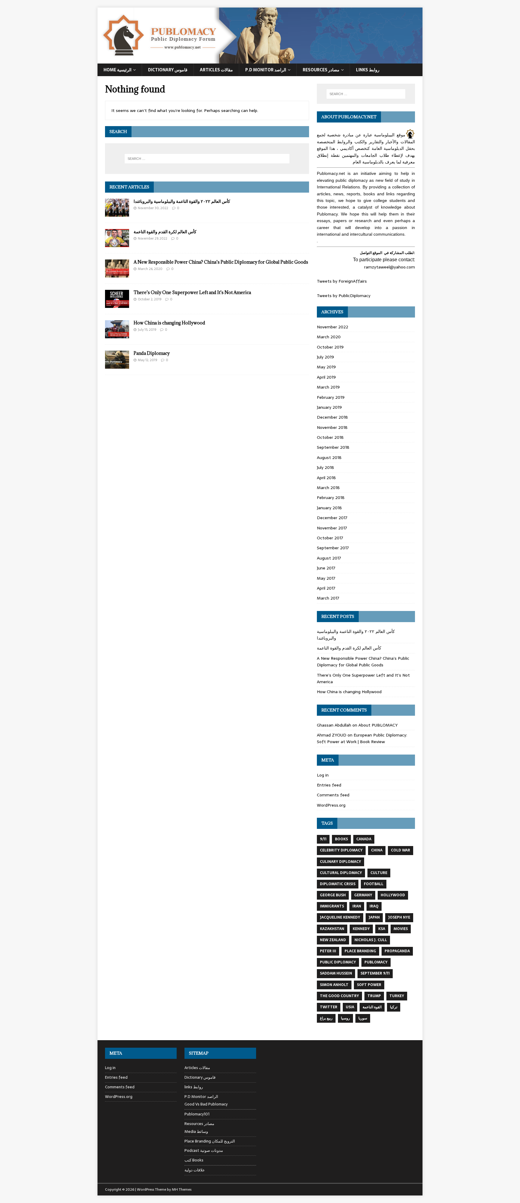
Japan (374, 917)
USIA (350, 1007)
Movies (401, 929)
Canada (363, 839)
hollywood (393, 895)
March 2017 (328, 598)
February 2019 (331, 397)
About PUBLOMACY (378, 725)
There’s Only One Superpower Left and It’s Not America (192, 292)
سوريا (362, 1018)
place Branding (360, 951)
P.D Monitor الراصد (265, 70)
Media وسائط (196, 1132)
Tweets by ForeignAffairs (342, 281)
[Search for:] (207, 158)
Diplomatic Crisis (337, 884)
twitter (328, 1007)
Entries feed (329, 785)
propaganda (397, 951)
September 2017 (333, 547)
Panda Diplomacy (152, 353)
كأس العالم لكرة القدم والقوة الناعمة (165, 231)
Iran (356, 906)
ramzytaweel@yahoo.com (389, 267)
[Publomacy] (260, 60)
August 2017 (329, 558)
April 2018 (326, 477)
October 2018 (330, 437)
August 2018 (329, 457)
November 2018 (332, 427)
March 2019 (328, 387)
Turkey (396, 996)
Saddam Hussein (336, 973)
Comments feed (333, 795)
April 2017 (326, 588)
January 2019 (329, 407)
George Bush (333, 895)
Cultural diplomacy (341, 873)
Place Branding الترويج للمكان (209, 1141)
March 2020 (329, 336)
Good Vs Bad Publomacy (206, 1104)
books (341, 839)
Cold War (400, 850)
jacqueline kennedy (340, 917)
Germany (363, 895)
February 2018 (331, 497)
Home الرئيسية (118, 70)
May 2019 (326, 367)
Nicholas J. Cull (370, 940)
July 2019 (325, 357)
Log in (323, 775)
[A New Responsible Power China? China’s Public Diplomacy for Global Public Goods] (117, 274)
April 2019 (326, 377)
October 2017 (330, 538)
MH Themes (181, 1189)
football (373, 884)
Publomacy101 (196, 1114)
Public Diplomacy (338, 962)
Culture (378, 873)
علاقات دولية (194, 1170)
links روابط (193, 1087)
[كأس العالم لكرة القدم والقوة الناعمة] (117, 243)
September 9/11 (375, 973)
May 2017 (326, 578)
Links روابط (367, 70)
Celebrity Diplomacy (341, 850)
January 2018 (329, 507)
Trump (374, 996)
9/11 (323, 839)
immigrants (332, 906)
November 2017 (332, 528)
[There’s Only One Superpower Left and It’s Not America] (117, 304)
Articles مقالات (216, 70)
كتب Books (193, 1160)
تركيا (393, 1007)
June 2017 (326, 568)
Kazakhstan (332, 929)
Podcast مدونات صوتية (203, 1150)
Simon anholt (334, 985)
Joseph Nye (399, 917)
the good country (339, 996)
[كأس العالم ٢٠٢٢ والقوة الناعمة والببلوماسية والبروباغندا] (117, 213)
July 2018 (325, 467)
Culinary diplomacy (340, 862)
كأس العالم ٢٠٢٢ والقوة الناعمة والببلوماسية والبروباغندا (182, 201)
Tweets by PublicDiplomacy (343, 295)
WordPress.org (331, 805)
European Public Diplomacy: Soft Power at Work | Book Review (362, 738)
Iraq (374, 906)
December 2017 (332, 517)
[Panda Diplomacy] (117, 365)
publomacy (376, 962)
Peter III (328, 951)
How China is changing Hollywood (169, 323)
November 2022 (332, 327)
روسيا (345, 1018)
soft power (369, 985)
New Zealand (333, 940)
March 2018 (328, 487)
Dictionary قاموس (167, 70)
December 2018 (332, 417)
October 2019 (330, 347)
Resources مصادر (321, 70)
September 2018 (333, 447)
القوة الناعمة (372, 1007)
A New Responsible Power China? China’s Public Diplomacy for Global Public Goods (221, 262)
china (376, 850)
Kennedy (361, 929)
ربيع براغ (326, 1018)
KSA (381, 929)
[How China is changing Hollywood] (117, 335)
